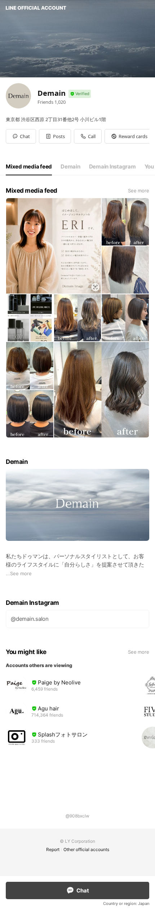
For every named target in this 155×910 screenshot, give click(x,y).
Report (52, 849)
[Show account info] (79, 94)
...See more (19, 573)
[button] (55, 136)
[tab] (29, 166)
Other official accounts (86, 849)
